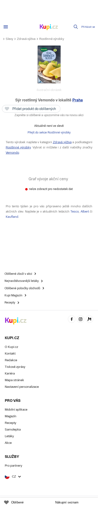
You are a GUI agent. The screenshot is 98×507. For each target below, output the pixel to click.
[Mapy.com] (89, 319)
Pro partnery (13, 465)
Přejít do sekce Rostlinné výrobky (49, 132)
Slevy (9, 39)
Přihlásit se (88, 26)
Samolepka (13, 429)
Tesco (74, 211)
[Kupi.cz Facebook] (71, 319)
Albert (85, 211)
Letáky (9, 436)
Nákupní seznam (66, 502)
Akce (8, 443)
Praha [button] (77, 100)
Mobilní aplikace (16, 409)
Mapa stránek (14, 380)
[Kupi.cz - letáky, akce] (49, 27)
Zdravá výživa (26, 39)
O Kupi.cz (11, 347)
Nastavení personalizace (22, 387)
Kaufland (12, 216)
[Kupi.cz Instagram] (80, 319)
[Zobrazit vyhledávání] (76, 27)
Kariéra (10, 373)
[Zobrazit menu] (5, 27)
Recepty (10, 423)
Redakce (11, 360)
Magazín (10, 416)
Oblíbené (17, 502)
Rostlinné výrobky (51, 39)
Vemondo (12, 152)
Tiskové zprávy (15, 367)
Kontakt (10, 353)
